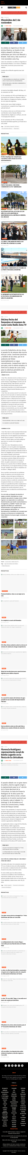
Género (14, 1118)
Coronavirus (5, 1120)
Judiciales (23, 1088)
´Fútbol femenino (6, 565)
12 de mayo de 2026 (5, 675)
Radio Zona (8, 25)
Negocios (23, 1096)
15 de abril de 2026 (5, 703)
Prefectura (23, 1106)
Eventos (14, 1111)
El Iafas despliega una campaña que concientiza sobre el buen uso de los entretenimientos (11, 158)
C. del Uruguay (5, 1096)
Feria (14, 1115)
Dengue (5, 1124)
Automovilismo (4, 1092)
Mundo (23, 1090)
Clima (5, 1102)
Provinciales (23, 1109)
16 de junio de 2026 (5, 597)
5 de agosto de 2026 (5, 1028)
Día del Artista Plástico (7, 128)
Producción (23, 1107)
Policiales (23, 1102)
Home (2, 17)
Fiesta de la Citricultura (18, 885)
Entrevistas (4, 591)
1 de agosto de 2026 (5, 1057)
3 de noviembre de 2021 (18, 25)
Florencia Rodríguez (6, 887)
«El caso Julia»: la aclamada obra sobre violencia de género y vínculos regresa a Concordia (12, 1053)
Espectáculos (14, 1106)
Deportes (5, 1126)
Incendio (14, 1124)
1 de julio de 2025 (5, 271)
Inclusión (14, 1126)
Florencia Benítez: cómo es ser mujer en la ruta (13, 420)
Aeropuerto (5, 1088)
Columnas (5, 1107)
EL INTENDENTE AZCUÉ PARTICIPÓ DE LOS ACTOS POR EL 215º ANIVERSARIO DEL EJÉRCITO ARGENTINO (12, 296)
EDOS (14, 1092)
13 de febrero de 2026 (5, 162)
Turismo (23, 1125)
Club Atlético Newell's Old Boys (12, 126)
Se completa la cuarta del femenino (11, 423)
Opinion (23, 1100)
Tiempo (23, 1119)
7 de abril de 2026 (5, 730)
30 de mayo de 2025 (5, 300)
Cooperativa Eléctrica (5, 1117)
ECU (14, 1090)
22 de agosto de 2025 (5, 219)
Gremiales (14, 1120)
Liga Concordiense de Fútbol (11, 563)
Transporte (23, 1123)
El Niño (14, 1098)
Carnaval (5, 1100)
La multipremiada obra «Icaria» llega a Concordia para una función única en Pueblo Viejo (13, 943)
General (6, 316)
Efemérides (6, 17)
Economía (14, 1088)
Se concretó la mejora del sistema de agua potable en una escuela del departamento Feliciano (13, 699)
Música (23, 1092)
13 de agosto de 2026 (5, 919)
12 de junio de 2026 (5, 622)
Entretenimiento (14, 1102)
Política (23, 1104)
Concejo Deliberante (5, 1112)
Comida (5, 1109)
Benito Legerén (8, 885)
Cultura (5, 746)
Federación (14, 1113)
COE (5, 1106)
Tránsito (23, 1121)
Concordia (4, 1115)
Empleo (14, 1100)
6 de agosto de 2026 (5, 1002)
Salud (23, 1115)
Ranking (23, 1111)
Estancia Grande (14, 1108)
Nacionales (23, 1094)
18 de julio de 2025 (5, 245)
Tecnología (23, 1117)
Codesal (5, 1104)
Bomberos (4, 1094)
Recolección (23, 1113)
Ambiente (5, 1090)
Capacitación (5, 1098)
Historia (14, 1122)
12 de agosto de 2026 (5, 947)
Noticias (23, 1098)
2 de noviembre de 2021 (18, 328)
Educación (14, 1094)
